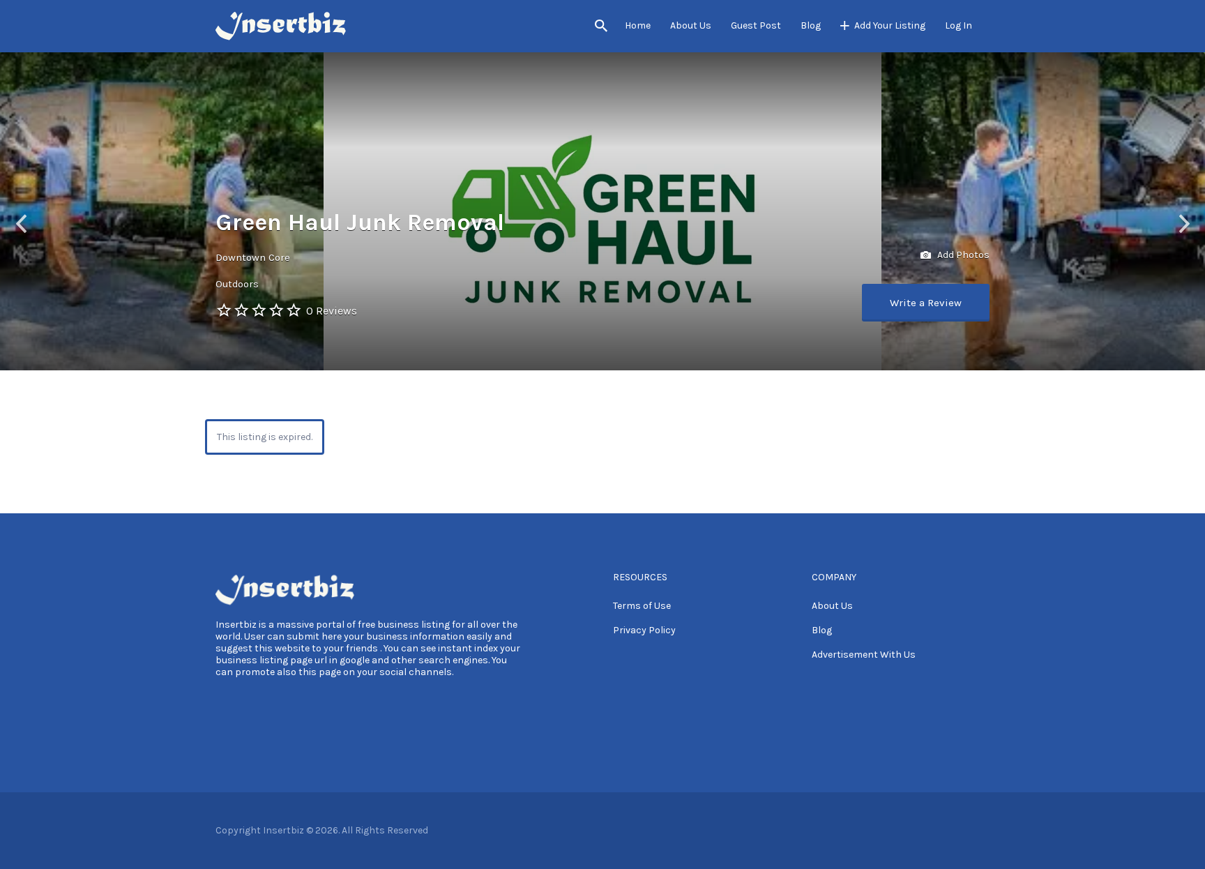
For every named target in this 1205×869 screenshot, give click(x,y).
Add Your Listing (889, 25)
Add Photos (962, 255)
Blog (811, 25)
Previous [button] (21, 223)
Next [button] (1184, 223)
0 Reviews (331, 310)
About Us (690, 25)
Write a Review (926, 302)
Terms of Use (642, 606)
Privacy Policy (644, 630)
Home (638, 25)
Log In (958, 25)
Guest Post (756, 25)
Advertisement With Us (864, 654)
